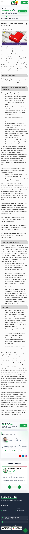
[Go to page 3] (19, 487)
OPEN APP (25, 2)
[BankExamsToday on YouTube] (20, 456)
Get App (24, 425)
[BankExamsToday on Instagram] (26, 456)
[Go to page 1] (9, 487)
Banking (8, 16)
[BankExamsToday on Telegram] (23, 456)
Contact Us (5, 510)
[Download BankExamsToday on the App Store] (6, 528)
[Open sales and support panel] (25, 530)
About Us (18, 508)
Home (2, 16)
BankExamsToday (9, 497)
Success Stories (20, 510)
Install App (23, 11)
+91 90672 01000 (9, 521)
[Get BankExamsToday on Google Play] (17, 528)
